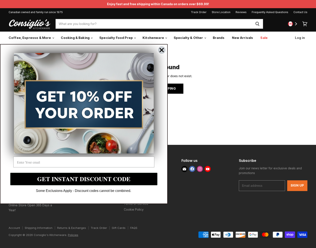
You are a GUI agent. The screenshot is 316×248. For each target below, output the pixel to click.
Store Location (221, 12)
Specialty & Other (189, 38)
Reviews (241, 12)
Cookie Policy (134, 209)
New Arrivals (242, 38)
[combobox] (153, 24)
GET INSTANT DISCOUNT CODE (83, 179)
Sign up (297, 185)
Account (14, 228)
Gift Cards (119, 228)
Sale (264, 38)
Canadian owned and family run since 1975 (36, 12)
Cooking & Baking (76, 38)
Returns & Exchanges (71, 228)
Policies (73, 235)
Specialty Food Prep (116, 38)
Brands (219, 38)
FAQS (133, 228)
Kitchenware (154, 38)
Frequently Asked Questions (270, 12)
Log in (299, 38)
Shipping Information (38, 228)
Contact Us (300, 12)
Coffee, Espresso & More (30, 38)
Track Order (199, 12)
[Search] (257, 24)
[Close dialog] (161, 50)
